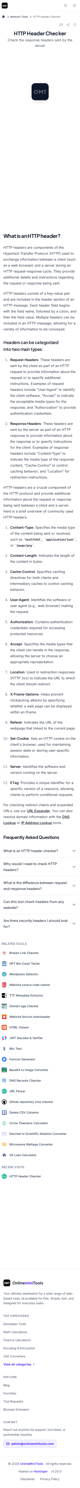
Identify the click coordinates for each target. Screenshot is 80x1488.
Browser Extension (16, 1409)
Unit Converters (14, 1356)
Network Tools (19, 16)
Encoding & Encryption (19, 1348)
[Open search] (65, 5)
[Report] (61, 24)
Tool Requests (13, 1401)
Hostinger (41, 1471)
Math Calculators (15, 1332)
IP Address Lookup (36, 823)
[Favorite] (74, 24)
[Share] (68, 24)
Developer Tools (14, 1324)
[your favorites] (74, 6)
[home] (3, 16)
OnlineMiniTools (32, 1463)
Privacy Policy (50, 1479)
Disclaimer (27, 1479)
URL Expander (38, 811)
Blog (6, 1385)
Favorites (9, 1393)
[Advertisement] (40, 186)
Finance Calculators (17, 1340)
